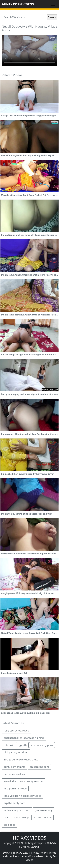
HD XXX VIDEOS (29, 838)
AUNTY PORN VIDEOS (18, 4)
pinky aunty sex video (16, 752)
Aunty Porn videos (32, 856)
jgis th (23, 745)
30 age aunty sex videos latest (21, 759)
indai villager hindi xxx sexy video (22, 795)
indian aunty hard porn (17, 810)
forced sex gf (21, 817)
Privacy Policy (38, 852)
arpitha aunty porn (14, 803)
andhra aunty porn (42, 745)
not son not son (42, 817)
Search (52, 17)
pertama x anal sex (14, 774)
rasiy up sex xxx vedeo (16, 730)
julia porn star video (15, 788)
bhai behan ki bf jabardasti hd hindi (24, 737)
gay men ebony (43, 810)
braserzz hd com (39, 766)
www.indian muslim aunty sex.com (23, 781)
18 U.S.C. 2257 (20, 852)
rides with (9, 745)
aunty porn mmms (14, 766)
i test (6, 817)
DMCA (6, 852)
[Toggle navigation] (53, 4)
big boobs (9, 824)
